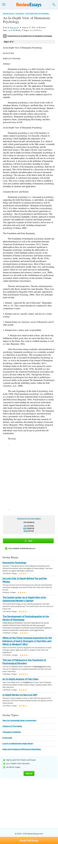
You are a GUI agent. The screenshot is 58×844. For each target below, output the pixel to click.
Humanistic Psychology (14, 562)
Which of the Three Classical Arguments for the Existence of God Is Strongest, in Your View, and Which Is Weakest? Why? (27, 641)
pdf (24, 528)
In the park (7, 737)
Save (30, 541)
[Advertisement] (29, 476)
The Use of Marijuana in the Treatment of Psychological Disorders (24, 661)
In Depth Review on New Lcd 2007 (19, 694)
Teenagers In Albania (11, 732)
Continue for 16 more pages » (29, 518)
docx (26, 530)
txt (25, 525)
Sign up (29, 773)
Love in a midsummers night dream (17, 743)
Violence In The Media (12, 726)
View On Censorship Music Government (19, 720)
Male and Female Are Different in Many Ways (21, 749)
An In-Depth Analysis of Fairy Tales (20, 679)
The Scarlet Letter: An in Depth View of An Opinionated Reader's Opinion (24, 599)
